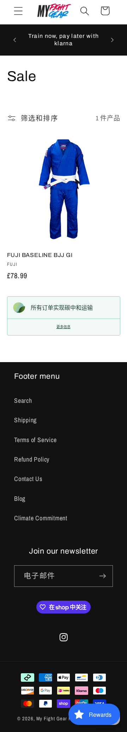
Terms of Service (35, 439)
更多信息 (63, 327)
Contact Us (28, 478)
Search (23, 400)
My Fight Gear (51, 718)
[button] (18, 11)
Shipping (25, 420)
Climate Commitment (40, 518)
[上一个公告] (15, 40)
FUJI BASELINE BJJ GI (40, 255)
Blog (19, 498)
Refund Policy (31, 459)
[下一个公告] (112, 40)
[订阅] (102, 576)
